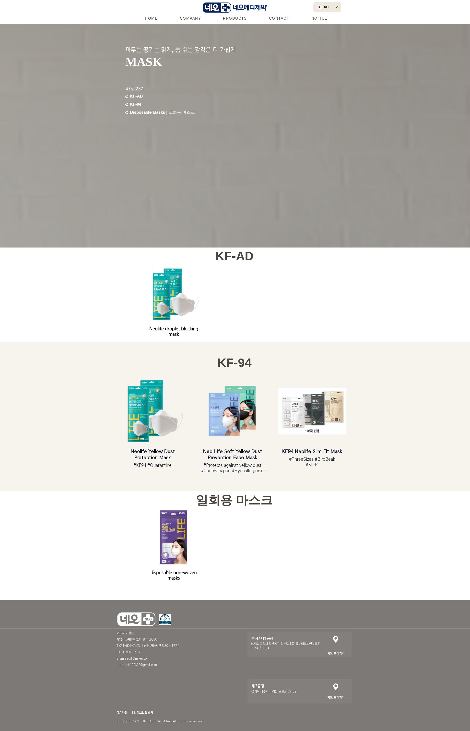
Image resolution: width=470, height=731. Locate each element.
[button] (190, 18)
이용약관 (122, 712)
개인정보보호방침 (142, 712)
